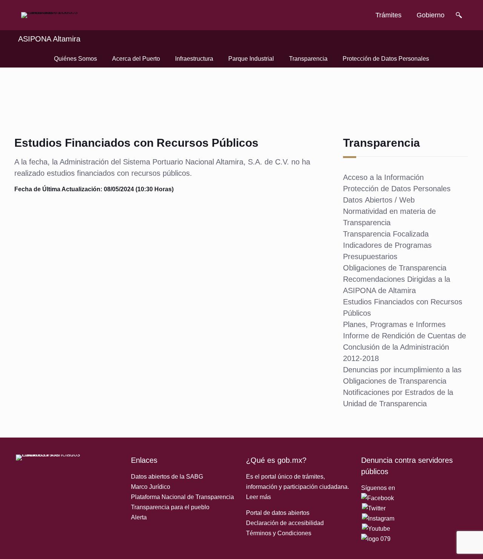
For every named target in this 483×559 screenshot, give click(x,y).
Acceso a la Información (383, 177)
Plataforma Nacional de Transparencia (182, 497)
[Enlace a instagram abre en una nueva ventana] (378, 518)
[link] (51, 15)
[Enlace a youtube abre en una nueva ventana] (376, 528)
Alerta (139, 517)
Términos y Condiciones (278, 533)
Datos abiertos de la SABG (167, 476)
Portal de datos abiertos (277, 513)
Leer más (258, 497)
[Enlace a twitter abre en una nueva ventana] (374, 508)
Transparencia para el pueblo (170, 507)
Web (407, 200)
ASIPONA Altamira (49, 39)
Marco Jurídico (150, 487)
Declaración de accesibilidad (285, 523)
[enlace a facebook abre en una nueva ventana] (377, 498)
